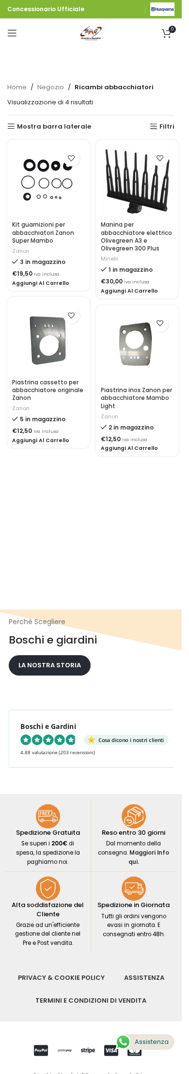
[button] (40, 284)
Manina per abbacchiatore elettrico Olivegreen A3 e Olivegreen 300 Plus (136, 236)
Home (17, 87)
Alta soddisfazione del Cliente (48, 909)
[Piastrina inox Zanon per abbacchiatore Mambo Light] (137, 346)
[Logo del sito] (162, 9)
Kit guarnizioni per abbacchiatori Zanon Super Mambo (43, 233)
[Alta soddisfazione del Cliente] (48, 888)
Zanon (21, 251)
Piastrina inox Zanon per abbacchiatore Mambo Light (136, 398)
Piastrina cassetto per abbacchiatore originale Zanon (47, 390)
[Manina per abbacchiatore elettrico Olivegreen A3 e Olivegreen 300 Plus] (137, 181)
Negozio (50, 87)
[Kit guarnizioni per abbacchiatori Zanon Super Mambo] (48, 181)
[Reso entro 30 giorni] (134, 816)
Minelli (109, 259)
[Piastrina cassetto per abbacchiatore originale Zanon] (48, 338)
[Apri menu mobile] (12, 33)
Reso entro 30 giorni (133, 832)
